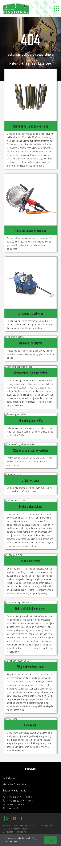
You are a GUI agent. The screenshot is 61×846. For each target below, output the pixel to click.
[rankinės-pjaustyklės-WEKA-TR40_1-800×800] (30, 174)
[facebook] (21, 818)
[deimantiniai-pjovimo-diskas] (18, 366)
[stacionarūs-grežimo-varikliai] (19, 444)
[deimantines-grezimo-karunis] (30, 70)
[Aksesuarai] (30, 725)
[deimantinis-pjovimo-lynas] (18, 602)
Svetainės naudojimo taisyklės (15, 829)
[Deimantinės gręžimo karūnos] (30, 126)
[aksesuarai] (10, 719)
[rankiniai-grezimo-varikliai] (14, 337)
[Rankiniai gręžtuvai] (30, 343)
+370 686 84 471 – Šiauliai (20, 796)
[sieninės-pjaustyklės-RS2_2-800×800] (15, 414)
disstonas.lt (12, 808)
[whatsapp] (7, 818)
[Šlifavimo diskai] (30, 561)
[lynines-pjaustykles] (14, 500)
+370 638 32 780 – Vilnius (20, 800)
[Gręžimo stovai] (30, 480)
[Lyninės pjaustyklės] (30, 506)
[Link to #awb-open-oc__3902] (56, 8)
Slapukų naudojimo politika (14, 832)
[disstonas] (15, 4)
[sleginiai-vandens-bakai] (16, 660)
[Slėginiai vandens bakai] (30, 666)
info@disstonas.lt (15, 804)
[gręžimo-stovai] (12, 474)
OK (50, 840)
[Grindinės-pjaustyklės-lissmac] (30, 257)
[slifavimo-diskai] (13, 555)
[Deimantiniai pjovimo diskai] (30, 372)
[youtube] (14, 818)
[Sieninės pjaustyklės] (30, 420)
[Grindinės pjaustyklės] (30, 313)
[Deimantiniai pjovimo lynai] (30, 608)
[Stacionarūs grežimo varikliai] (30, 450)
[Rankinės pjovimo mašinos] (30, 230)
